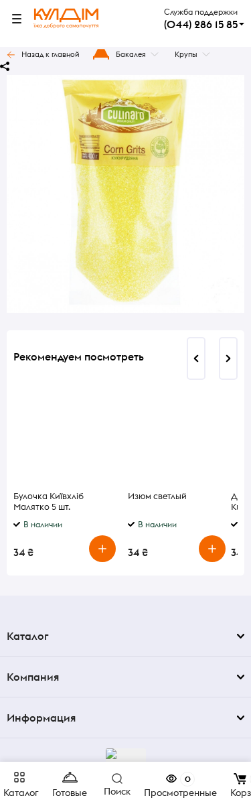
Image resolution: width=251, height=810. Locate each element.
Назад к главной (50, 54)
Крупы (186, 54)
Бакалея (131, 54)
